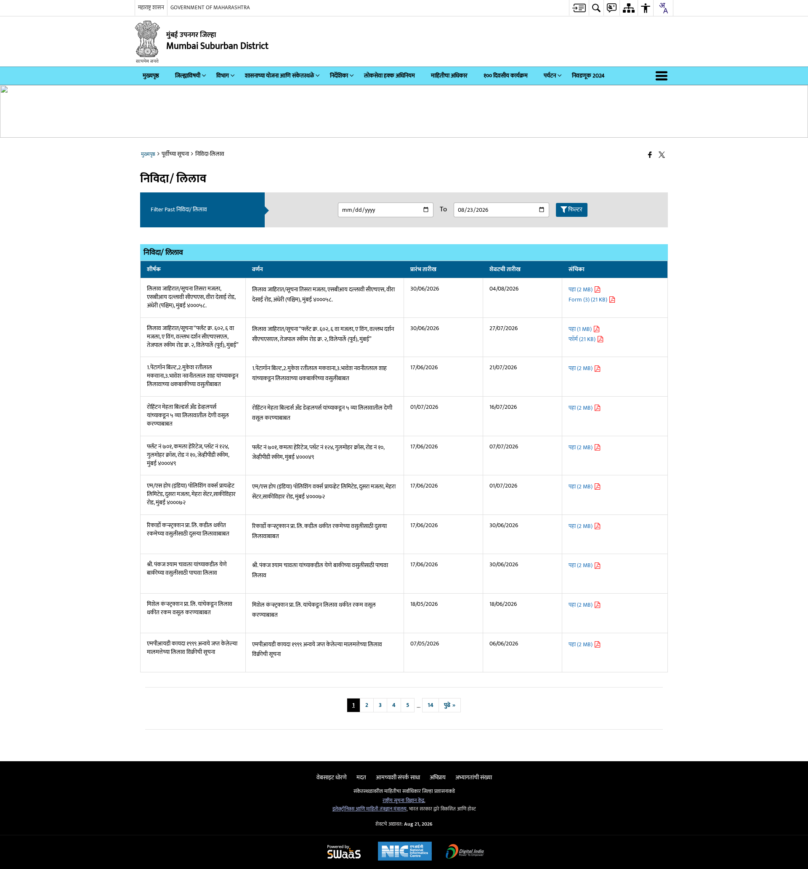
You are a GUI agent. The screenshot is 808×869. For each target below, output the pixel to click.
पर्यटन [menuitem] (550, 75)
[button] (663, 76)
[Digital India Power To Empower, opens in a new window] (465, 852)
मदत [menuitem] (361, 777)
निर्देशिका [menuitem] (339, 75)
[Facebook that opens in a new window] (650, 156)
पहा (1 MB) (581, 329)
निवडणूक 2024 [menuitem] (588, 75)
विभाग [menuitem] (222, 75)
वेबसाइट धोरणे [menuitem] (331, 777)
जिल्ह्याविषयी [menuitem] (187, 75)
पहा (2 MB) (581, 289)
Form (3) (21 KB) (589, 299)
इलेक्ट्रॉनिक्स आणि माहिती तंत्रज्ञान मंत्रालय (369, 809)
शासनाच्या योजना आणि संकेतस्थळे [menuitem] (279, 75)
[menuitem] (579, 8)
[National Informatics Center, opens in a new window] (405, 852)
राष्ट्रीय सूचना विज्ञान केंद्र (403, 801)
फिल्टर (575, 209)
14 (430, 705)
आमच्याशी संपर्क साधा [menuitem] (398, 777)
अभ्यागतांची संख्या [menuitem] (473, 777)
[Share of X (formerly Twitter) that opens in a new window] (661, 156)
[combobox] (663, 8)
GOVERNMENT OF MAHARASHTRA (210, 7)
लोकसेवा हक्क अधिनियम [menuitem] (389, 75)
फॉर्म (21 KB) (583, 339)
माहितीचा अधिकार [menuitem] (449, 75)
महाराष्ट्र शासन (151, 7)
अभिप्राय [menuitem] (438, 777)
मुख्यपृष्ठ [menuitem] (151, 75)
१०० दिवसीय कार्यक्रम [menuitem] (506, 75)
